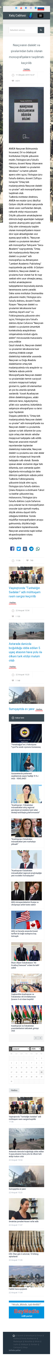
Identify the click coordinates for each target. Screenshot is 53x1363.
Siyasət (20, 1335)
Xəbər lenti (19, 718)
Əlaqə (25, 1347)
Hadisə (27, 69)
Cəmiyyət (17, 1347)
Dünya (39, 1335)
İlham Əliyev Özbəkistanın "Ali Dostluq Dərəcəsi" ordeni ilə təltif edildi (25, 965)
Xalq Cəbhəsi (17, 15)
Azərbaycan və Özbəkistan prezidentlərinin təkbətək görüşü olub (25, 1028)
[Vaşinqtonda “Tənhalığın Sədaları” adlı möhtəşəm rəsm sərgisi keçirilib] (26, 576)
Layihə (16, 1344)
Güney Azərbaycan (28, 1338)
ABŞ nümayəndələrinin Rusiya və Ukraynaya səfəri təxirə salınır (25, 903)
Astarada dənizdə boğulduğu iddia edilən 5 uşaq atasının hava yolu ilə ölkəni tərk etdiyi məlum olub (25, 652)
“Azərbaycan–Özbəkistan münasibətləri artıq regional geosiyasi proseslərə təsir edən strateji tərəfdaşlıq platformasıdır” (25, 809)
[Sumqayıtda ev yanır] (26, 696)
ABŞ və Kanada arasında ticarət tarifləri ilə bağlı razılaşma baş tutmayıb (24, 933)
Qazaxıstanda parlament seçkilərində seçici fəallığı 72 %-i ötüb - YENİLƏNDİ (24, 776)
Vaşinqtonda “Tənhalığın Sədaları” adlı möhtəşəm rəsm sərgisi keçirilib (24, 592)
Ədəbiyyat (25, 1344)
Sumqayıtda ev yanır (22, 709)
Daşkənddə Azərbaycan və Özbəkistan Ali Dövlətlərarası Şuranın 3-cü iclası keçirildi (23, 996)
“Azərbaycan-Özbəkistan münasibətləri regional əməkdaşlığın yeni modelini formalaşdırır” (26, 873)
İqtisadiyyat (30, 1335)
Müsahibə (28, 1341)
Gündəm (34, 1344)
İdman (37, 1341)
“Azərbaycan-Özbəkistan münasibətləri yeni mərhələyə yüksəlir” (23, 841)
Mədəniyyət (17, 1341)
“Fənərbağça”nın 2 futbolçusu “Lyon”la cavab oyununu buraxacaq (26, 745)
